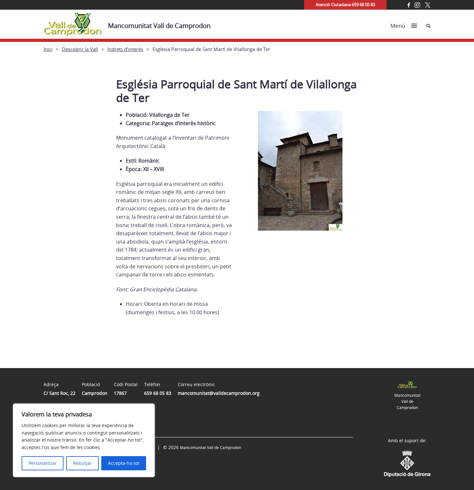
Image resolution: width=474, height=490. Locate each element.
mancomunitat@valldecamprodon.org (219, 393)
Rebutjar (82, 463)
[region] (84, 440)
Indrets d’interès (125, 49)
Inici (48, 49)
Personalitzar (42, 463)
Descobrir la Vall (80, 49)
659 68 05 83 (157, 393)
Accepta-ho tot (123, 463)
